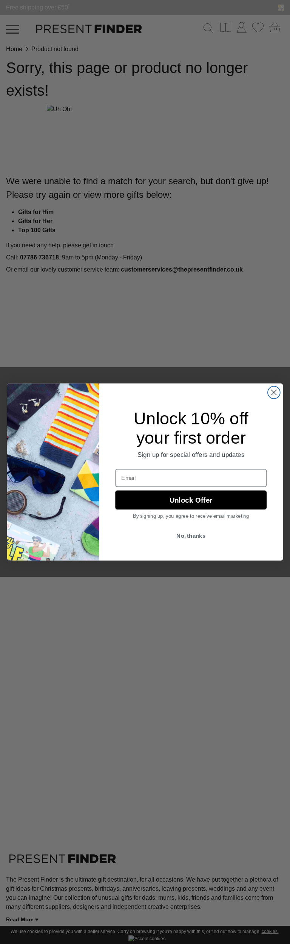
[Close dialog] (274, 392)
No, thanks (190, 536)
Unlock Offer (191, 500)
